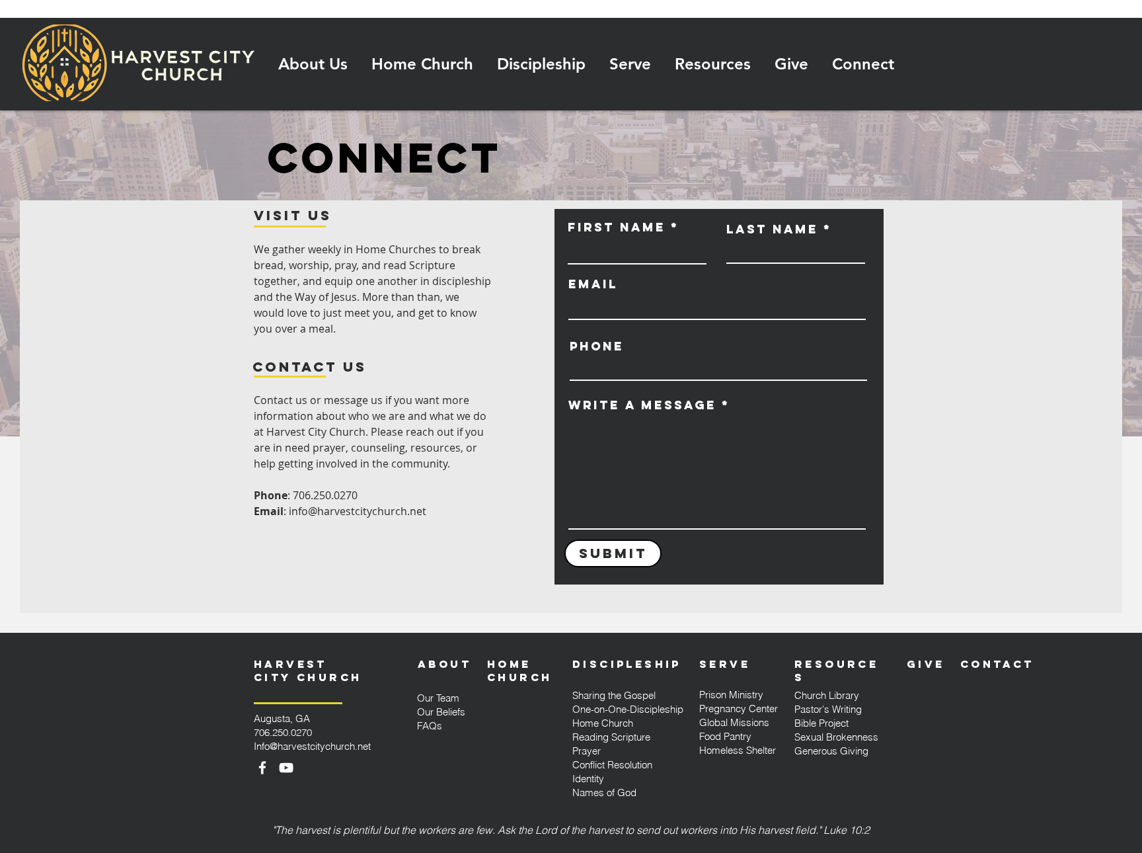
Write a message (642, 405)
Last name (772, 229)
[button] (313, 64)
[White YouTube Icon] (286, 767)
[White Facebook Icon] (262, 767)
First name (617, 227)
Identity (588, 778)
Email (593, 284)
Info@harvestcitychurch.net (312, 746)
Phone (597, 346)
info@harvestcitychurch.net (357, 511)
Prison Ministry (731, 694)
